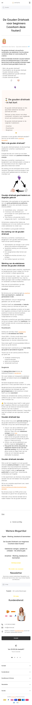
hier (16, 433)
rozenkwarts (22, 332)
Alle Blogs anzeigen (16, 562)
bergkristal (18, 373)
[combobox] (16, 7)
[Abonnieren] (28, 585)
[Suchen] (3, 7)
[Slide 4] (20, 657)
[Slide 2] (14, 657)
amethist (27, 293)
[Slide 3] (17, 657)
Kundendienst (16, 600)
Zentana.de (13, 696)
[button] (29, 2)
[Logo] (16, 3)
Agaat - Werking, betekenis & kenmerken (16, 536)
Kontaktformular (19, 630)
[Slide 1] (11, 657)
